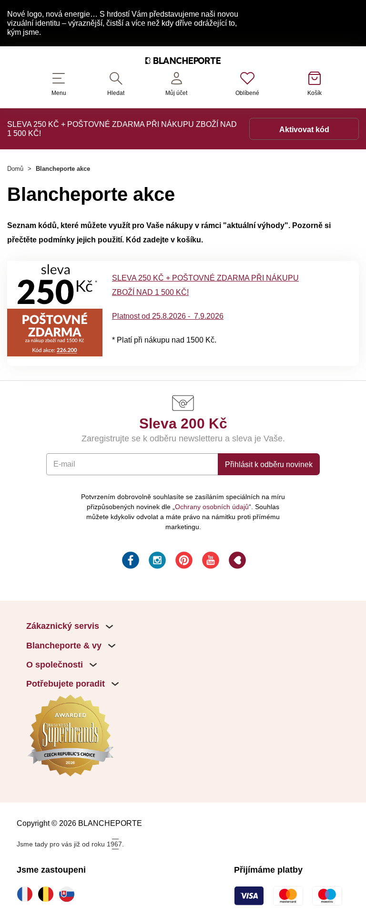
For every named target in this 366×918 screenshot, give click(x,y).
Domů (15, 168)
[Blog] (236, 561)
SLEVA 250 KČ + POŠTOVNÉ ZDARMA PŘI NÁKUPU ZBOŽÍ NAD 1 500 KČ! (122, 128)
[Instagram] (156, 561)
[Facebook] (130, 561)
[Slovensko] (69, 894)
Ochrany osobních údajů (212, 507)
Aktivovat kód (304, 129)
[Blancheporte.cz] (183, 62)
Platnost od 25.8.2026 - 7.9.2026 (168, 316)
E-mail (64, 463)
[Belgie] (48, 894)
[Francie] (27, 894)
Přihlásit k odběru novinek (269, 464)
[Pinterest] (183, 561)
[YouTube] (210, 561)
